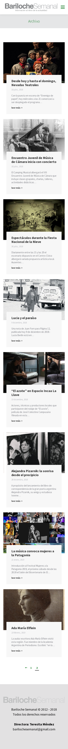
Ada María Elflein (23, 628)
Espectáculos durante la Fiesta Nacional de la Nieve (34, 240)
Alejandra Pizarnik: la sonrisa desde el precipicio (32, 473)
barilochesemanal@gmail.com (34, 729)
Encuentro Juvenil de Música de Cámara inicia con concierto (33, 160)
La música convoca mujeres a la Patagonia (32, 553)
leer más (15, 107)
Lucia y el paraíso (23, 318)
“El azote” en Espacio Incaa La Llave (33, 393)
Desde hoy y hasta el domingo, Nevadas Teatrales (33, 83)
